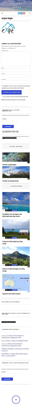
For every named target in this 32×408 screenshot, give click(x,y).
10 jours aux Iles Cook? (11, 294)
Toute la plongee (9, 165)
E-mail (3, 73)
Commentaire (4, 50)
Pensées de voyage (16, 5)
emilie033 (4, 354)
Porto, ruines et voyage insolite (17, 341)
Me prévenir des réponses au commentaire (14, 99)
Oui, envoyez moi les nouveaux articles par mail (15, 96)
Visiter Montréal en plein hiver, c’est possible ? (14, 355)
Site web (3, 79)
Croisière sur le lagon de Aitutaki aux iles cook (12, 215)
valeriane (14, 210)
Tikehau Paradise (7, 349)
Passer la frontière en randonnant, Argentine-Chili (12, 337)
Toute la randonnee (10, 181)
